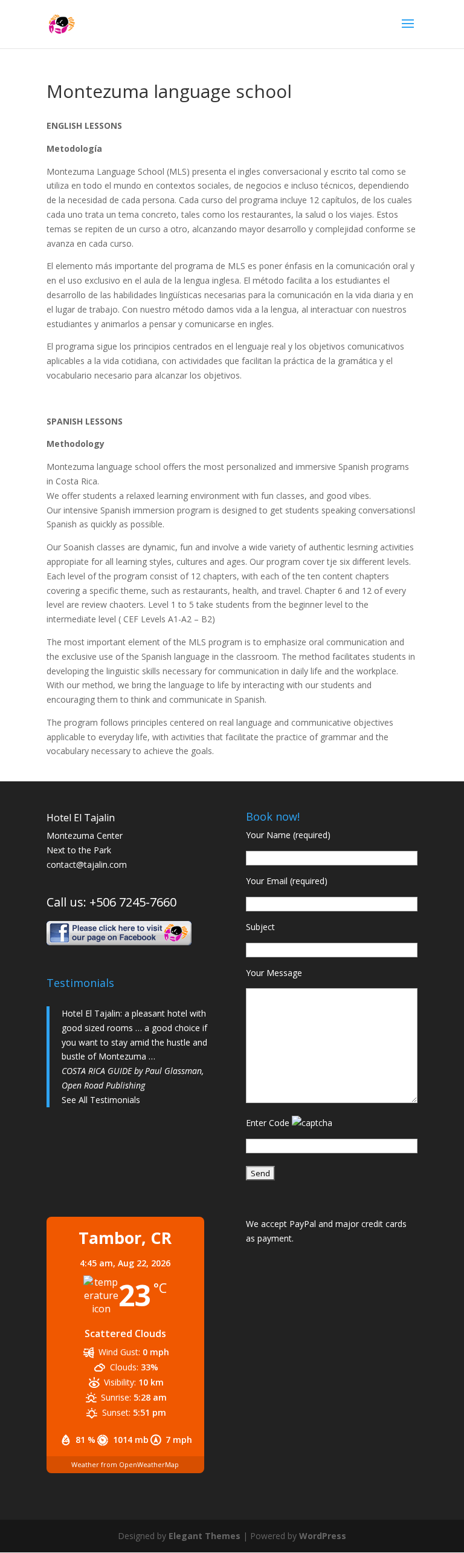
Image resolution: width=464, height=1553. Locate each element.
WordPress (322, 1536)
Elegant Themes (204, 1536)
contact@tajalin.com (87, 864)
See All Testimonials (101, 1099)
